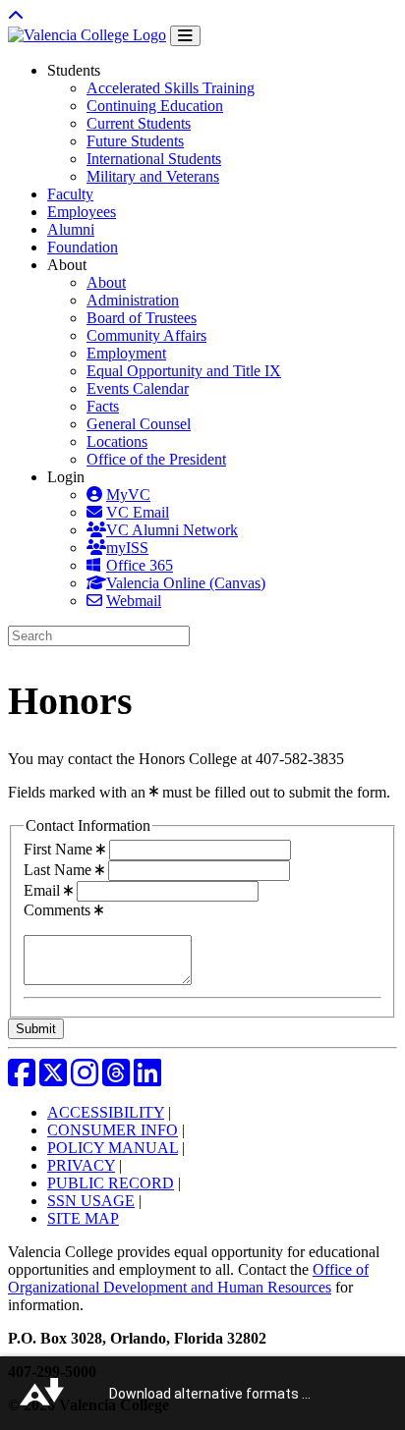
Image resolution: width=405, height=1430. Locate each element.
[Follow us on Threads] (116, 1079)
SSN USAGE (91, 1200)
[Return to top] (16, 16)
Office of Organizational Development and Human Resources (188, 1278)
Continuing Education (155, 105)
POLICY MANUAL (112, 1147)
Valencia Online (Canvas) (185, 583)
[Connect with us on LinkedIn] (147, 1079)
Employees (81, 211)
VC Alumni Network (172, 530)
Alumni (70, 229)
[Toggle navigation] (185, 36)
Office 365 (139, 565)
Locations (117, 441)
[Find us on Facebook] (21, 1079)
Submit (36, 1028)
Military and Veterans (153, 176)
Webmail (133, 600)
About (106, 282)
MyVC (128, 494)
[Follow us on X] (53, 1079)
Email (44, 890)
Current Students (139, 123)
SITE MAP (83, 1218)
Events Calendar (138, 388)
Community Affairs (146, 335)
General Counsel (139, 423)
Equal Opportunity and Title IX (184, 370)
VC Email (137, 512)
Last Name (59, 869)
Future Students (135, 141)
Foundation (82, 247)
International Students (154, 158)
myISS (127, 547)
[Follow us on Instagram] (84, 1079)
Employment (126, 353)
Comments (59, 910)
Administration (133, 300)
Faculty (70, 194)
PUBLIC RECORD (110, 1183)
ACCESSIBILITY (105, 1112)
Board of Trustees (142, 317)
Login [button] (66, 476)
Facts (103, 406)
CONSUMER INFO (112, 1130)
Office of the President (156, 459)
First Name (60, 849)
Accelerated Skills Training (171, 88)
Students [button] (73, 70)
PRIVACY (81, 1165)
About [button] (67, 264)
